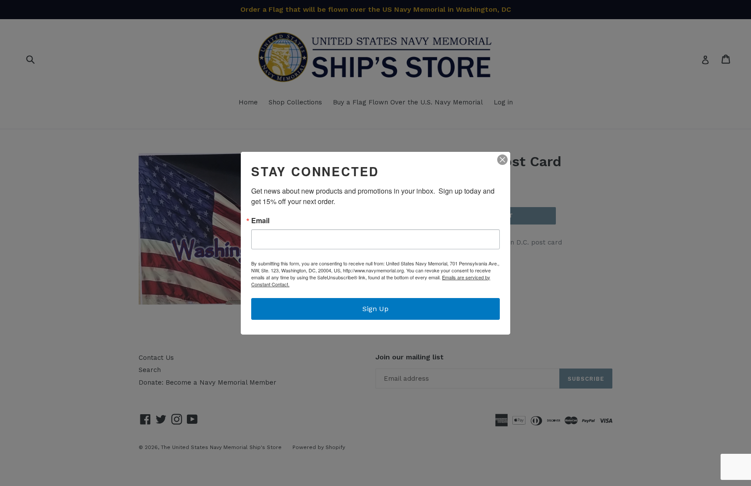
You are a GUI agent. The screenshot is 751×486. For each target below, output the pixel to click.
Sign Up (375, 309)
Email (260, 220)
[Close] (502, 159)
